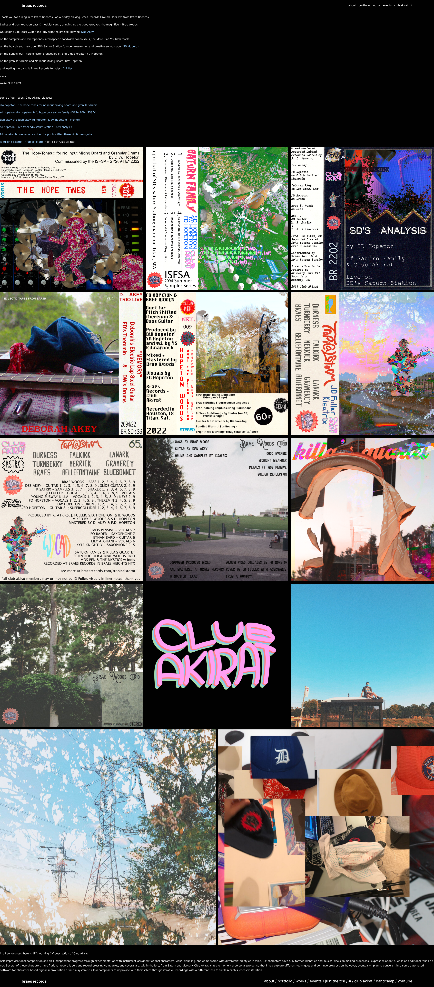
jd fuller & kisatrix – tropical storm (22, 141)
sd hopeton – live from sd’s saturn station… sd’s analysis (36, 127)
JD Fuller (66, 68)
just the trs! (335, 981)
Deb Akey (87, 31)
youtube (405, 981)
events (316, 981)
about (269, 981)
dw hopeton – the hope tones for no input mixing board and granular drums (48, 105)
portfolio (285, 981)
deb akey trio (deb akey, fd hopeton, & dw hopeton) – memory (40, 119)
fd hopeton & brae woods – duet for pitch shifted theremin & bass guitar (46, 134)
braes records (34, 5)
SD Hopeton (131, 46)
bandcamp (385, 981)
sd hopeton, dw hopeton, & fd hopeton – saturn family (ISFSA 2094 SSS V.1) (48, 112)
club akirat (363, 981)
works (301, 981)
